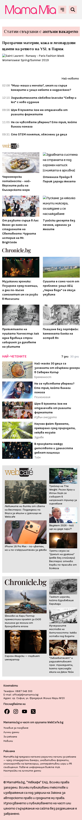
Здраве (39, 437)
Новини (8, 741)
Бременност (42, 377)
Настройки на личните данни (22, 770)
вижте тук (52, 767)
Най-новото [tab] (70, 78)
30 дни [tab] (74, 356)
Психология (42, 397)
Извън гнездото (45, 417)
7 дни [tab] (64, 356)
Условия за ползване (15, 728)
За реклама (10, 736)
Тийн (37, 457)
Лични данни (11, 732)
